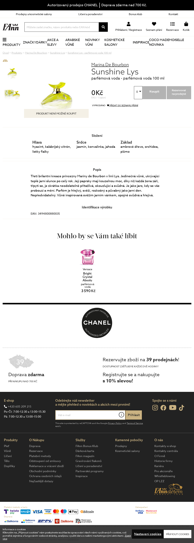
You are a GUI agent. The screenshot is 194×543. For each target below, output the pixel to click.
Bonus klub (135, 14)
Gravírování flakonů (89, 461)
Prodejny (121, 446)
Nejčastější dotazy (41, 481)
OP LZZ (159, 481)
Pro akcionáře (163, 471)
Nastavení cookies (147, 534)
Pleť (6, 446)
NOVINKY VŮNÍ (92, 42)
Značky (29, 42)
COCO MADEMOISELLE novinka (166, 42)
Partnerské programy (90, 471)
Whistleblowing (164, 476)
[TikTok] (181, 408)
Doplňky (9, 466)
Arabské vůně (72, 42)
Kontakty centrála (166, 451)
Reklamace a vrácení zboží (46, 466)
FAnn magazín (85, 456)
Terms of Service (135, 423)
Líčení (8, 456)
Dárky (41, 42)
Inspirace (141, 42)
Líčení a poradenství (90, 14)
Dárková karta (85, 451)
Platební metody (40, 456)
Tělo (6, 461)
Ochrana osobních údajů (45, 476)
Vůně (7, 451)
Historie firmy (163, 461)
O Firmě (159, 456)
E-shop (9, 400)
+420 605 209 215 (19, 407)
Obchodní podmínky (42, 471)
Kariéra (159, 466)
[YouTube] (172, 407)
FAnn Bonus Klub (87, 446)
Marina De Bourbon (110, 64)
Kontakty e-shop (165, 446)
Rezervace (36, 451)
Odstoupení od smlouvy (45, 461)
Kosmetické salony (114, 42)
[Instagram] (155, 408)
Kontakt (173, 14)
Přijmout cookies (177, 534)
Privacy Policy (115, 423)
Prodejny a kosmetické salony (34, 14)
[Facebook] (163, 408)
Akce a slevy (53, 42)
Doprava (34, 446)
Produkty (11, 45)
